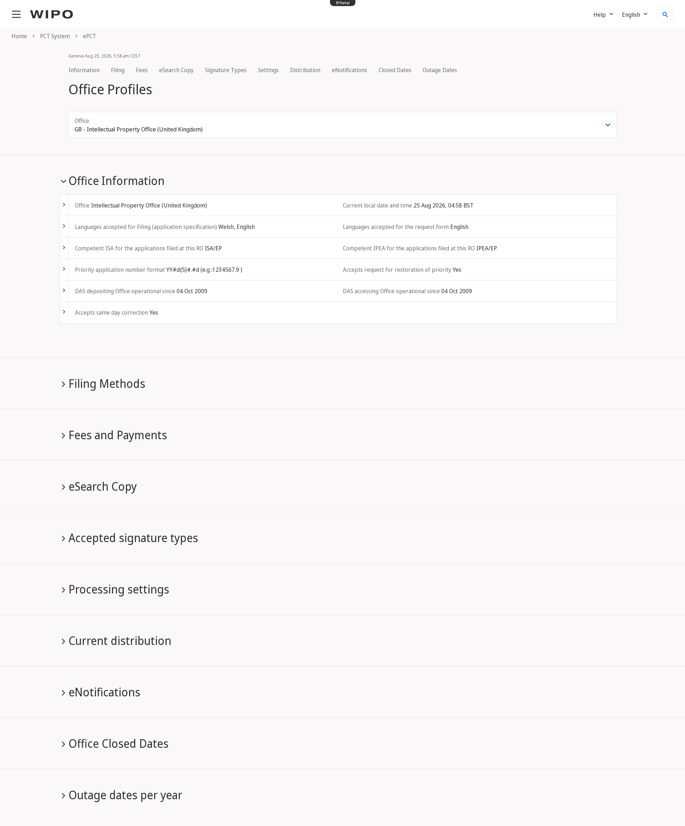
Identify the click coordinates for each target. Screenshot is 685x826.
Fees (142, 70)
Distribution (305, 70)
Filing (118, 70)
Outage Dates (440, 70)
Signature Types (226, 70)
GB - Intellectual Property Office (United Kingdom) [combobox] (139, 129)
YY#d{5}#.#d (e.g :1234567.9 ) (204, 270)
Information (84, 70)
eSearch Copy (176, 70)
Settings (268, 70)
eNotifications (349, 70)
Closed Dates (395, 70)
